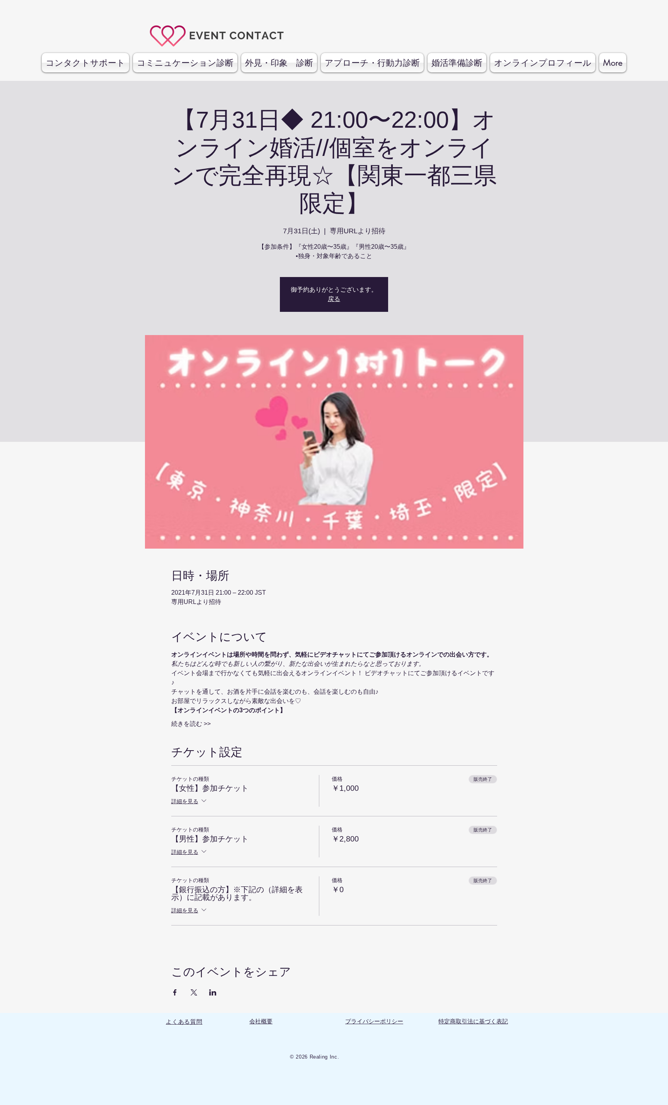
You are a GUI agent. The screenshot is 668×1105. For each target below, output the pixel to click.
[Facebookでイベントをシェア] (175, 992)
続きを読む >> (191, 723)
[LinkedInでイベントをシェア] (212, 992)
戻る (334, 299)
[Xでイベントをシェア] (194, 992)
